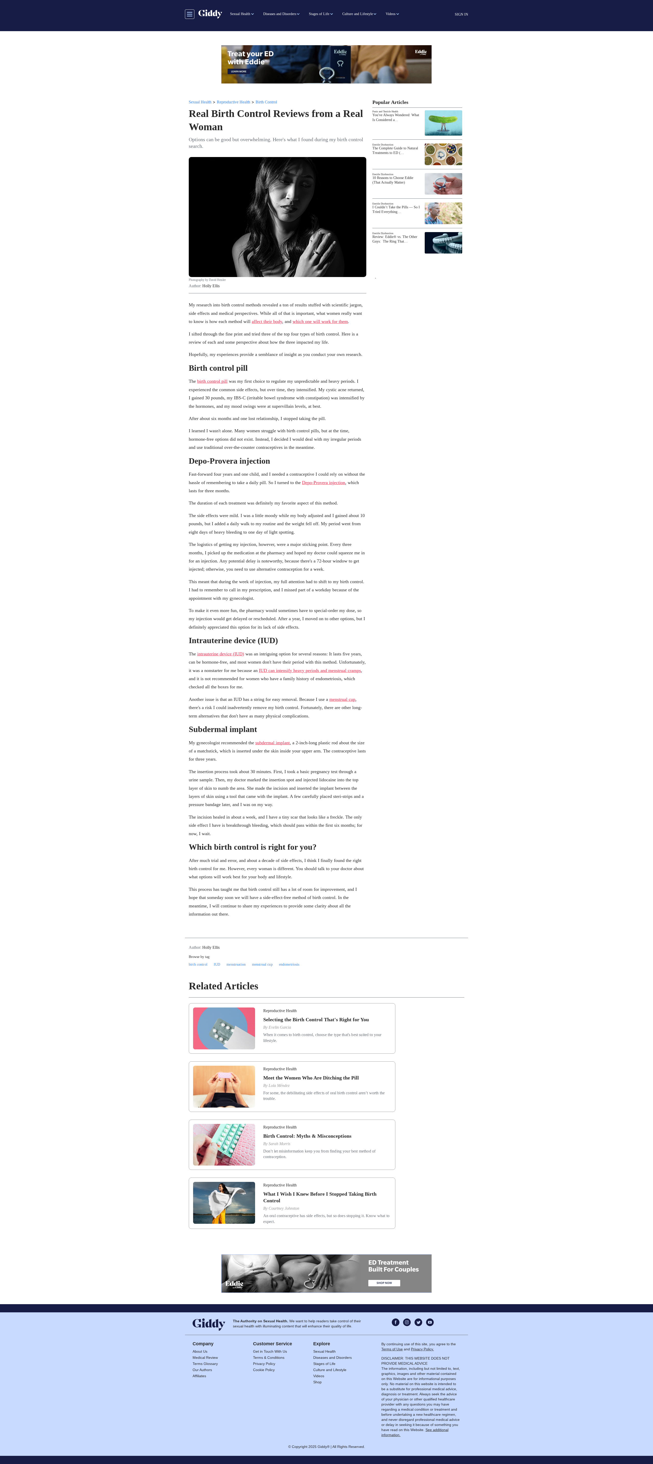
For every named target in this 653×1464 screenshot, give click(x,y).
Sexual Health (200, 102)
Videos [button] (390, 14)
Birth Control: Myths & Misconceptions (307, 1136)
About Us (200, 1351)
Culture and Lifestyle (329, 1370)
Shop (317, 1382)
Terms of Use (392, 1349)
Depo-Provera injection (323, 482)
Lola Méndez (279, 1085)
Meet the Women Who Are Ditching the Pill (311, 1078)
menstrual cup (342, 699)
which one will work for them (320, 321)
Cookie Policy (264, 1370)
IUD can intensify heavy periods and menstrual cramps (310, 670)
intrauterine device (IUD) (220, 653)
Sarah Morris (279, 1144)
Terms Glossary (205, 1364)
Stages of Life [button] (319, 14)
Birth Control (266, 102)
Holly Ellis (211, 286)
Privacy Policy (264, 1364)
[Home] (210, 14)
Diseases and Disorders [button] (279, 14)
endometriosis (289, 964)
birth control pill (212, 381)
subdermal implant (272, 742)
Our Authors (202, 1370)
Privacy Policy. (422, 1349)
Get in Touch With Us (270, 1351)
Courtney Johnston (284, 1208)
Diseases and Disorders (332, 1357)
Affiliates (199, 1376)
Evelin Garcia (280, 1027)
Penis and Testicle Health (385, 111)
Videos (318, 1376)
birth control (198, 964)
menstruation (236, 964)
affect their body (267, 321)
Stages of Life (324, 1364)
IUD (217, 964)
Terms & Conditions (268, 1357)
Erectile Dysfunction (382, 144)
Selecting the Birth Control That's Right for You (316, 1019)
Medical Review (205, 1357)
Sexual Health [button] (240, 14)
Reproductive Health (233, 102)
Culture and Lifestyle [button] (357, 14)
